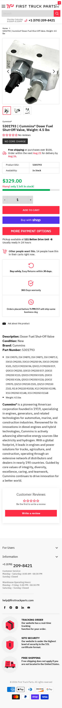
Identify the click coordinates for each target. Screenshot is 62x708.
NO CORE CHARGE (15, 141)
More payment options (31, 231)
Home (5, 28)
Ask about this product (19, 323)
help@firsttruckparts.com (18, 600)
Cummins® (7, 121)
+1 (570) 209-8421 (42, 20)
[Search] (57, 13)
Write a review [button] (31, 513)
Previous (8, 71)
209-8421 (17, 565)
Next (54, 71)
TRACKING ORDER (32, 619)
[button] (10, 135)
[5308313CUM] (31, 103)
